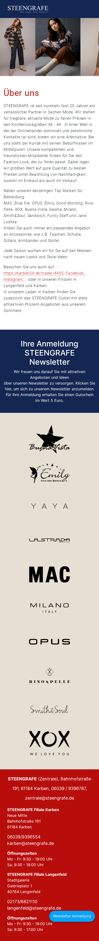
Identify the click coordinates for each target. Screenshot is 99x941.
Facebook (75, 273)
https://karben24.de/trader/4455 (34, 273)
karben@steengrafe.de (30, 843)
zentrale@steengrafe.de (49, 798)
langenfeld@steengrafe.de (34, 908)
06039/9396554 (24, 836)
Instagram (13, 279)
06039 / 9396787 (68, 788)
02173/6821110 (22, 901)
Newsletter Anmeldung (72, 916)
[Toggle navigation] (87, 9)
